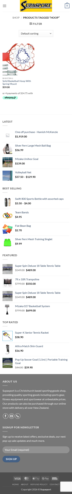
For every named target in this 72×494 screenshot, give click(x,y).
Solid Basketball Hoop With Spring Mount (17, 82)
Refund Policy (39, 484)
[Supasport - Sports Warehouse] (36, 6)
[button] (5, 6)
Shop (16, 17)
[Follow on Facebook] (5, 416)
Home (15, 484)
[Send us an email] (11, 416)
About (24, 484)
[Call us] (17, 416)
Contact (55, 484)
